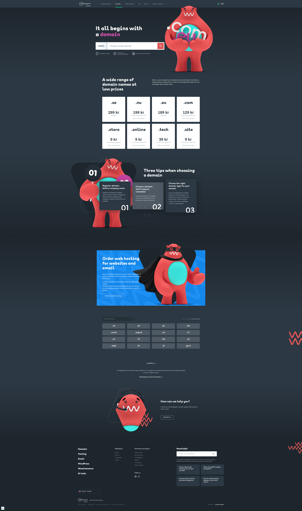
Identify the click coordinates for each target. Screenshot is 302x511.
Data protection (91, 504)
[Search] (160, 46)
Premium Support (139, 465)
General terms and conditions (103, 504)
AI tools (82, 474)
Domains (82, 449)
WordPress (83, 464)
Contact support (139, 452)
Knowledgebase (139, 457)
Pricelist (117, 460)
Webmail (137, 460)
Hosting (82, 454)
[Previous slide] (145, 215)
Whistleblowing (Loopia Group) (118, 504)
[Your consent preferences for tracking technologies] (2, 508)
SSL (139, 4)
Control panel (138, 462)
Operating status (139, 455)
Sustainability (118, 457)
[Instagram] (139, 476)
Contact (117, 452)
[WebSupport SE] (85, 3)
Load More (150, 363)
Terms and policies (82, 504)
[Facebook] (136, 476)
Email (81, 459)
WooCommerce (85, 469)
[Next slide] (149, 215)
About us (117, 455)
